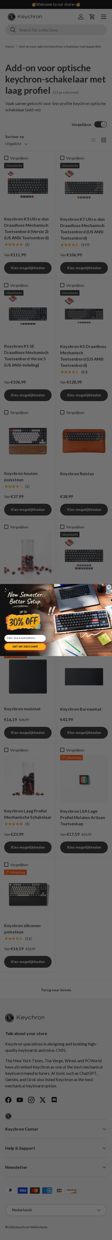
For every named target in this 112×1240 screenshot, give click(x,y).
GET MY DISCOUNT (25, 646)
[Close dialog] (108, 586)
